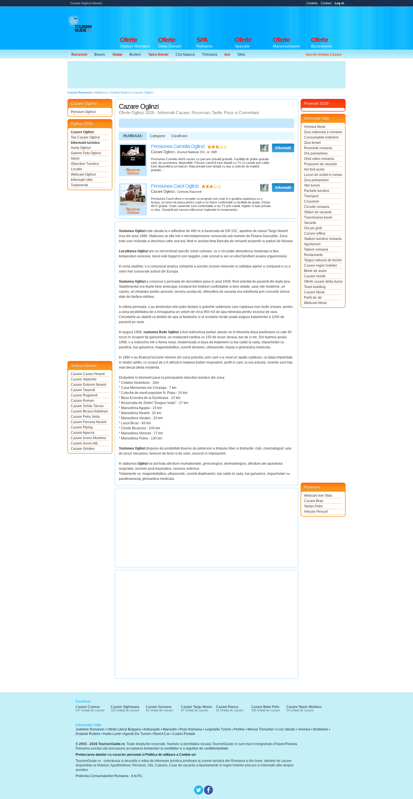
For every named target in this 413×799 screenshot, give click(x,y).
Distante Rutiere (88, 734)
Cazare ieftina (314, 233)
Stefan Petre (313, 506)
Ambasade (151, 729)
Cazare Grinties (83, 449)
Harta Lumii (112, 734)
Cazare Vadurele (84, 379)
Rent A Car (161, 734)
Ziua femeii (312, 143)
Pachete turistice (316, 191)
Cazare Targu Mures (196, 707)
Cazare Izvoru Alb (84, 443)
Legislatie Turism (218, 729)
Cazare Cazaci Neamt (88, 374)
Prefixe (239, 729)
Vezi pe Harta (264, 148)
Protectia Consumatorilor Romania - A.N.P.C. (109, 776)
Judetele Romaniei (90, 729)
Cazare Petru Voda (85, 417)
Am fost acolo (314, 169)
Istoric (75, 158)
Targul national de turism (323, 260)
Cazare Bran (313, 501)
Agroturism (312, 244)
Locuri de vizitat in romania (323, 175)
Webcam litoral (315, 303)
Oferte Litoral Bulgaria (124, 729)
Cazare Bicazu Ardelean (89, 411)
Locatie (76, 169)
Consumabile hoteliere (321, 137)
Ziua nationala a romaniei (323, 132)
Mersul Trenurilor (261, 729)
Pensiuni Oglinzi (83, 112)
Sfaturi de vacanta (318, 212)
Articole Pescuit (316, 512)
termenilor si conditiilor (161, 748)
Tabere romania (316, 249)
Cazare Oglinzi (82, 132)
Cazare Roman (82, 401)
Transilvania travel (318, 217)
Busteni (135, 54)
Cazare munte (315, 276)
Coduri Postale (184, 734)
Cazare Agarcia (82, 433)
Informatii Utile (82, 180)
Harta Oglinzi (81, 148)
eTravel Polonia (285, 744)
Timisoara (209, 54)
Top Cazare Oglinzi (85, 137)
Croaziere (311, 201)
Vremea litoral (314, 127)
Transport (311, 196)
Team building (315, 287)
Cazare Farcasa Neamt (88, 422)
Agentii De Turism (137, 734)
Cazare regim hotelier (320, 265)
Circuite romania (316, 207)
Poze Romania (191, 729)
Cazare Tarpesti (83, 390)
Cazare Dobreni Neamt (88, 385)
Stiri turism (312, 185)
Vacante (310, 223)
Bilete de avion (315, 271)
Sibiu (241, 54)
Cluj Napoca (185, 54)
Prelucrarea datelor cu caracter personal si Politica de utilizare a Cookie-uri (136, 755)
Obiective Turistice (85, 164)
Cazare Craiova (88, 707)
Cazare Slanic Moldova (304, 707)
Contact (326, 3)
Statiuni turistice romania (323, 239)
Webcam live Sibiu (318, 496)
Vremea (304, 729)
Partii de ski (313, 297)
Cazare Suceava (158, 707)
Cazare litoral (314, 292)
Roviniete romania (318, 148)
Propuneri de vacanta (320, 164)
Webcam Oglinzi (83, 174)
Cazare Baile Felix (265, 707)
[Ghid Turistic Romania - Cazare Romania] (86, 24)
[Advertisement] (243, 20)
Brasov (99, 54)
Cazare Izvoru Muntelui (88, 438)
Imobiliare (320, 729)
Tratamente (79, 185)
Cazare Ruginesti (84, 395)
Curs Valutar (285, 729)
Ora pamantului (316, 153)
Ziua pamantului (316, 180)
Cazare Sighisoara (125, 707)
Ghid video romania (319, 159)
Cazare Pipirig (82, 427)
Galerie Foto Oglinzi (86, 153)
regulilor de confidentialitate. (207, 748)
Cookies (312, 3)
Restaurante (313, 255)
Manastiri (170, 729)
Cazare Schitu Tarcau (87, 406)
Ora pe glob (313, 228)
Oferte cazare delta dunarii (323, 281)
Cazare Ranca (227, 707)
